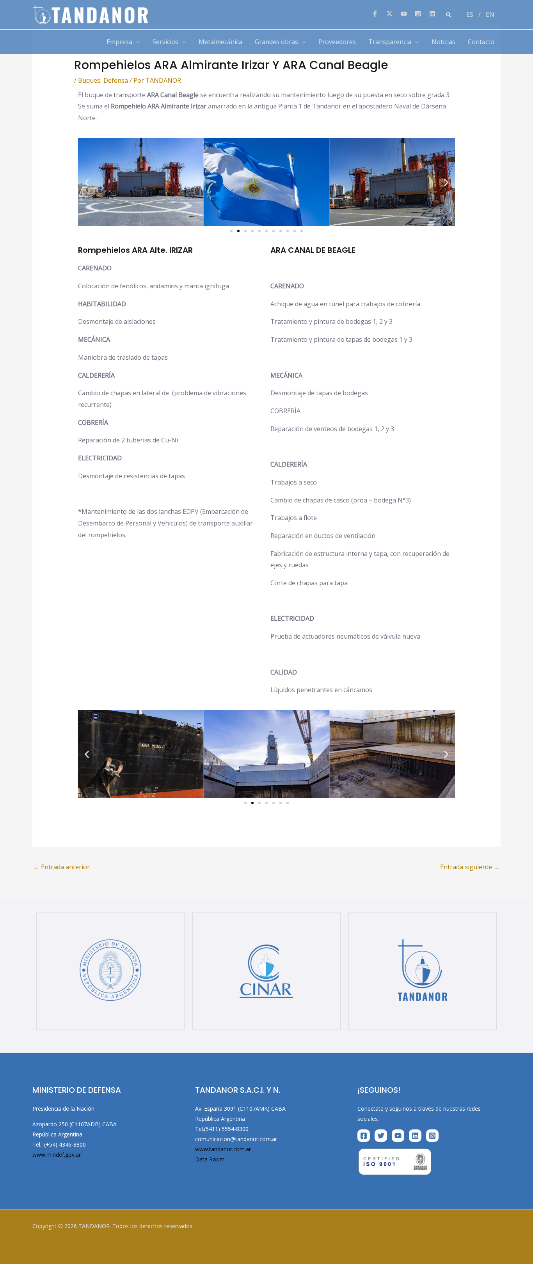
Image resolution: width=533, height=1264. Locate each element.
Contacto (481, 41)
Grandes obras (276, 41)
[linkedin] (433, 14)
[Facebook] (363, 1135)
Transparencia (389, 41)
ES (469, 14)
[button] (448, 14)
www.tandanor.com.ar (223, 1149)
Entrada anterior (61, 867)
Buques (89, 80)
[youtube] (407, 14)
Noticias (443, 41)
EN (490, 14)
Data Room (210, 1159)
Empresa (119, 41)
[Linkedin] (415, 1135)
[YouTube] (398, 1135)
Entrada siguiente (470, 867)
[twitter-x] (392, 14)
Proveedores (337, 41)
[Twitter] (381, 1135)
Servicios (165, 41)
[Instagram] (432, 1135)
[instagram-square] (421, 14)
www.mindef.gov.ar (56, 1154)
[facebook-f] (378, 14)
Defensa (115, 80)
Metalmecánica (220, 41)
